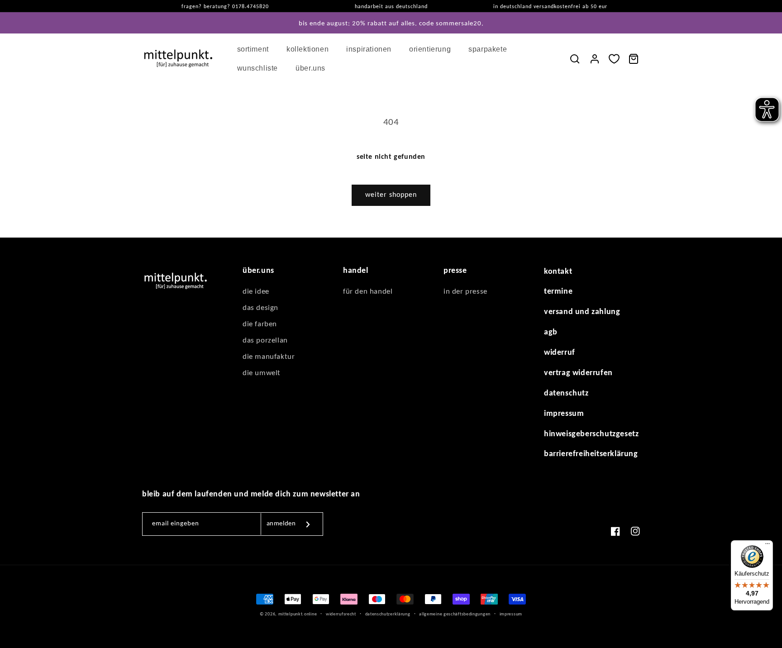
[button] (256, 49)
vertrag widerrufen (578, 373)
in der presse (465, 291)
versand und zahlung (582, 312)
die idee (256, 291)
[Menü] (767, 545)
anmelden (281, 523)
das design (260, 308)
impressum (564, 414)
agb (551, 332)
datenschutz (566, 393)
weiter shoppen (391, 195)
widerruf (559, 352)
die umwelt (262, 373)
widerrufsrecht (341, 614)
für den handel (367, 291)
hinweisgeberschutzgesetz (591, 434)
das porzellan (265, 340)
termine (558, 291)
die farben (260, 324)
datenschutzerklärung (387, 614)
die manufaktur (269, 357)
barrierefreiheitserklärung (591, 454)
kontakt (558, 271)
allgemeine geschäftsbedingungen (455, 614)
